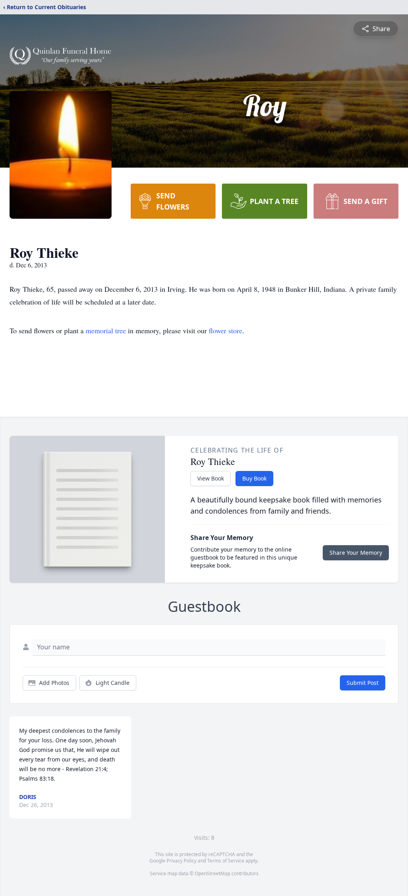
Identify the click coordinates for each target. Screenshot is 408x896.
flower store (225, 330)
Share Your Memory (356, 552)
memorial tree (106, 330)
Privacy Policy (181, 860)
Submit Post (363, 682)
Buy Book (254, 478)
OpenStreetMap (212, 873)
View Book (210, 478)
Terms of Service (225, 860)
